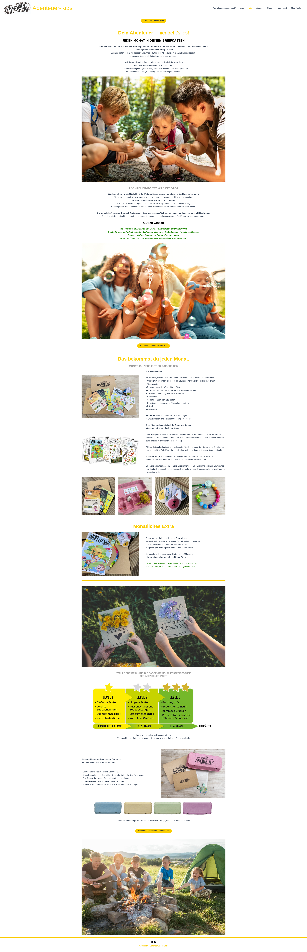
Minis (242, 8)
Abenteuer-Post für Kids (153, 21)
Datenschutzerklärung (159, 946)
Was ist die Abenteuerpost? (224, 8)
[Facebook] (152, 942)
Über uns (259, 8)
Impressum (143, 946)
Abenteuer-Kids (52, 8)
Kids (250, 8)
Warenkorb (282, 8)
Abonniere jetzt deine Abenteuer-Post (153, 831)
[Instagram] (155, 942)
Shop (269, 8)
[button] (273, 8)
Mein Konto (296, 8)
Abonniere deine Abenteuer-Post (153, 346)
